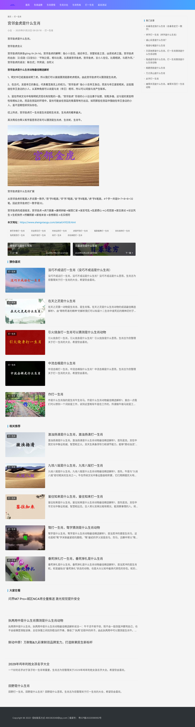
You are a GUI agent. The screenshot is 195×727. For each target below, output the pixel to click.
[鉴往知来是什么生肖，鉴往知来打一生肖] (25, 506)
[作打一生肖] (25, 404)
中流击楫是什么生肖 (62, 363)
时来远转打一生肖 (59, 231)
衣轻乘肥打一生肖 (75, 235)
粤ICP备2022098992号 (89, 718)
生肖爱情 (51, 4)
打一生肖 (89, 4)
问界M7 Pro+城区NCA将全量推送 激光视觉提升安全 (44, 599)
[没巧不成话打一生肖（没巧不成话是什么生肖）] (25, 280)
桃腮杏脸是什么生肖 (155, 67)
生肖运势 (38, 4)
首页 (27, 4)
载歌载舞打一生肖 (101, 231)
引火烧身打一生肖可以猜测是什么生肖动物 (77, 332)
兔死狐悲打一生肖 (17, 235)
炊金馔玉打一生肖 (38, 231)
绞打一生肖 (56, 235)
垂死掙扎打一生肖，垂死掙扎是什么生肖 (75, 559)
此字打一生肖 (152, 78)
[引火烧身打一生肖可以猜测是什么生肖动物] (25, 342)
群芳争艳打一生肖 (17, 231)
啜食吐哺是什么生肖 (155, 45)
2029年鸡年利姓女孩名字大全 (29, 664)
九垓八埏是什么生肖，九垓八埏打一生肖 (75, 465)
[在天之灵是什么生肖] (25, 311)
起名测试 (102, 4)
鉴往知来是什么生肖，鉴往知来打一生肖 (75, 496)
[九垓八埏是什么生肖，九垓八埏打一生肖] (25, 475)
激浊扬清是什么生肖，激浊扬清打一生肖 (75, 434)
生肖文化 (64, 4)
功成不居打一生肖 (38, 235)
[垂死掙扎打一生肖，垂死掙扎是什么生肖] (25, 568)
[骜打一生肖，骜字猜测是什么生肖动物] (25, 537)
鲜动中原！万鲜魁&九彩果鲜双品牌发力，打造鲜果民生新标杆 (50, 642)
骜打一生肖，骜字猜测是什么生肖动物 (74, 528)
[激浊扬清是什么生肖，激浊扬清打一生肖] (25, 444)
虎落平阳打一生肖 (80, 231)
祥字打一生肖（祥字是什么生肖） (162, 34)
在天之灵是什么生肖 (62, 301)
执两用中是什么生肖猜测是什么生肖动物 (35, 620)
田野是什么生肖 (19, 686)
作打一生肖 (55, 394)
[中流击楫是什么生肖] (25, 373)
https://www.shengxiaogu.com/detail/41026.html (48, 222)
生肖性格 (76, 4)
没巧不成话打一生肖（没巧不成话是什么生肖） (80, 270)
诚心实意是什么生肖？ (156, 40)
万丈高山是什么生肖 (155, 73)
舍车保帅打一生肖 (122, 231)
